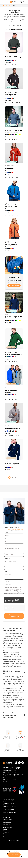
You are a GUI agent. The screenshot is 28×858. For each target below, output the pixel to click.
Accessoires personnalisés (9, 812)
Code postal (8, 578)
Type (6, 565)
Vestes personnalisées (8, 809)
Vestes (10, 5)
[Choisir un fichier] (14, 600)
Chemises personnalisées (9, 806)
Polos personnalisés (8, 805)
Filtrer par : (15, 854)
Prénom (7, 532)
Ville (6, 571)
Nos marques (6, 824)
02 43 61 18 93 (8, 739)
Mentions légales (13, 852)
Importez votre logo (9, 595)
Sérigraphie (6, 832)
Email (6, 545)
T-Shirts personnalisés (8, 803)
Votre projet (8, 584)
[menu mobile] (4, 2)
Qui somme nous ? (8, 819)
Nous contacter (9, 845)
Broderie (5, 829)
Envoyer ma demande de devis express (15, 615)
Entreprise (7, 558)
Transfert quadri (7, 834)
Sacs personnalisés (8, 811)
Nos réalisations (7, 822)
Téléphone (7, 552)
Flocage (5, 831)
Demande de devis (7, 821)
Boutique (7, 5)
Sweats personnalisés (8, 808)
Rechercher (21, 2)
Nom (6, 538)
